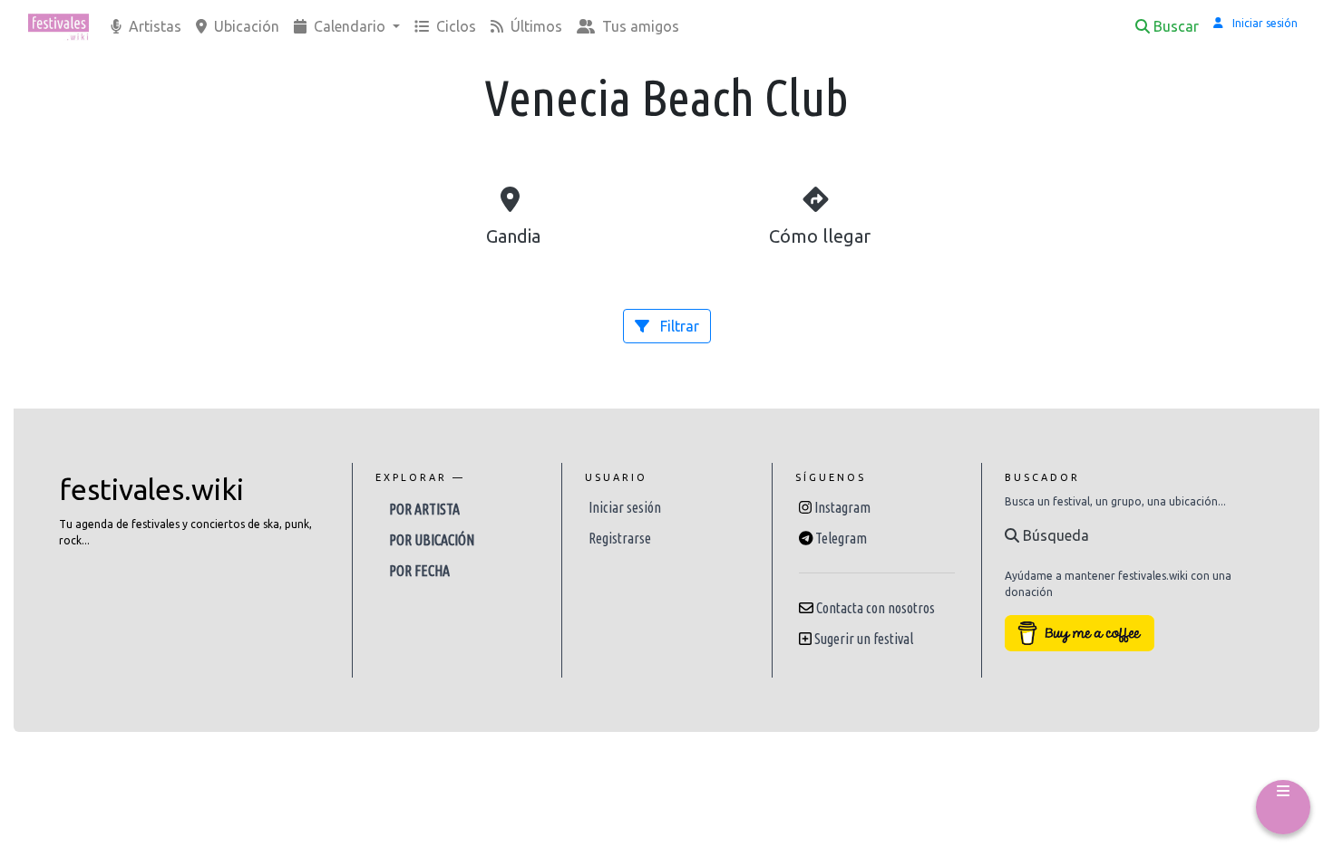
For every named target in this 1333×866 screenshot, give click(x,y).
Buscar (1176, 26)
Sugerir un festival (863, 638)
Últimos (534, 26)
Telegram (841, 538)
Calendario (349, 26)
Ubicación (244, 26)
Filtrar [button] (678, 326)
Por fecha (419, 571)
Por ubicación (431, 540)
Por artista (424, 509)
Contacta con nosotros (875, 608)
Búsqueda (1054, 535)
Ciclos (454, 26)
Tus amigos (638, 26)
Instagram (842, 507)
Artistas (153, 26)
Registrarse (620, 538)
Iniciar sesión (625, 507)
